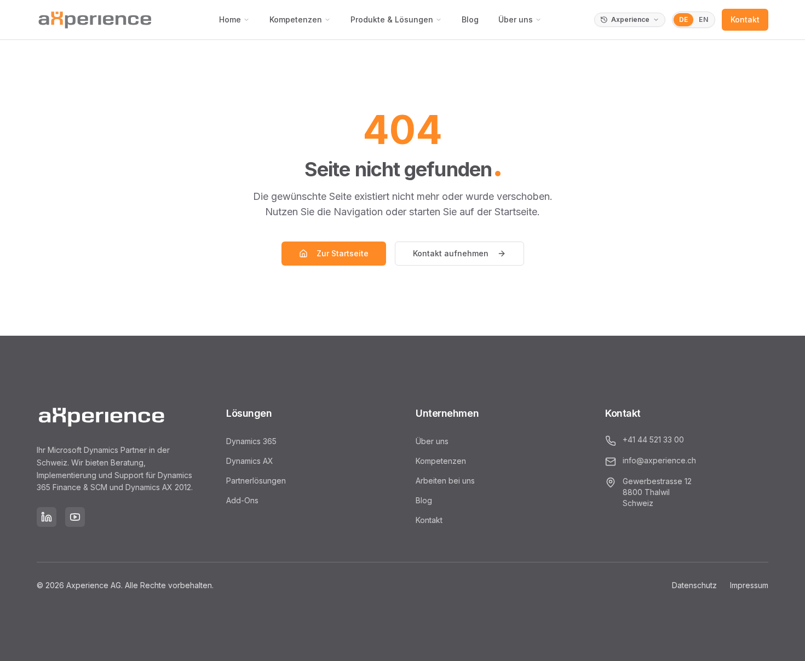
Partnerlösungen (256, 480)
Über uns (515, 19)
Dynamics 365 (251, 441)
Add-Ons (242, 500)
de (683, 19)
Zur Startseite (343, 253)
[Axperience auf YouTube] (75, 517)
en (703, 19)
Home (230, 19)
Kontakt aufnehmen (450, 253)
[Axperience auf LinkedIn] (46, 517)
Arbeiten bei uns (445, 480)
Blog (470, 19)
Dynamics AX (249, 460)
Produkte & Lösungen (391, 19)
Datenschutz (694, 585)
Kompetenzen (295, 19)
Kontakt (745, 19)
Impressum (749, 585)
